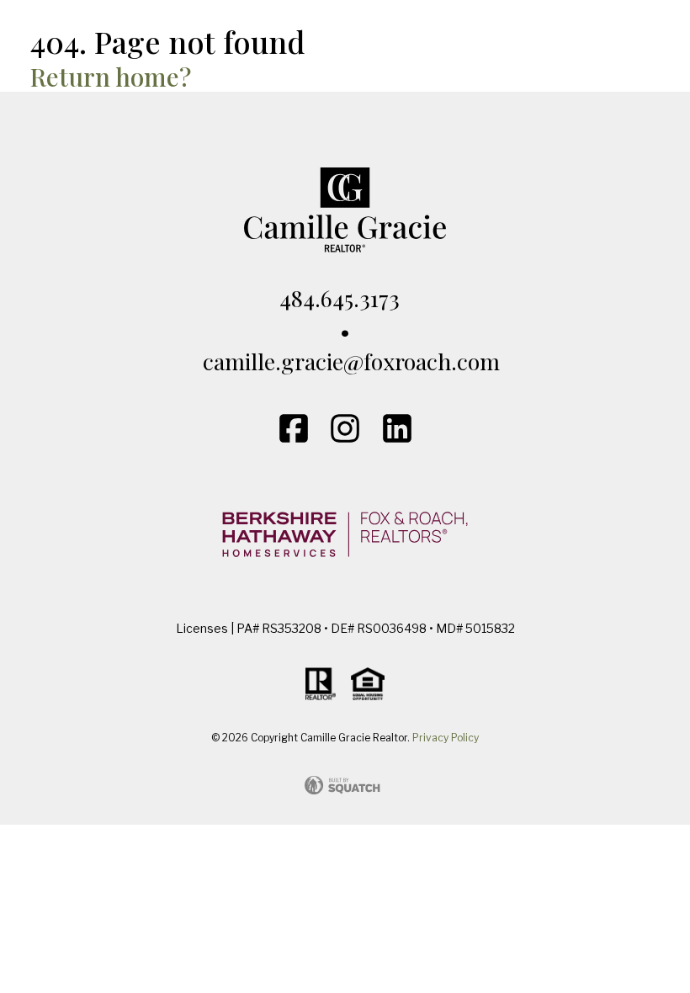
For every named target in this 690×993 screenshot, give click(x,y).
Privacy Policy (445, 737)
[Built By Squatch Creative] (345, 785)
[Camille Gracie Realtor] (345, 50)
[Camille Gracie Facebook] (293, 428)
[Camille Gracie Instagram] (345, 428)
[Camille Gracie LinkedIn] (397, 428)
